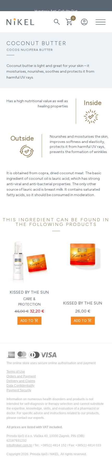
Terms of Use (16, 371)
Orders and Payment (21, 376)
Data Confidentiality (20, 385)
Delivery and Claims (21, 381)
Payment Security (19, 390)
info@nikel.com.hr (19, 445)
